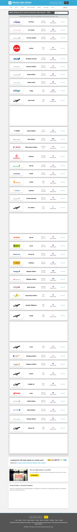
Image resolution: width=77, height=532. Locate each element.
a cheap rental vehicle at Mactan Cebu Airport (31, 463)
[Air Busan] (16, 21)
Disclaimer (52, 520)
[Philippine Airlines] (16, 279)
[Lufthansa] (16, 262)
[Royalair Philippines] (16, 305)
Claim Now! (34, 475)
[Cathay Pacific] (16, 82)
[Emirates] (16, 156)
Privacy (56, 520)
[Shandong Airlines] (16, 355)
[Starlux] (16, 373)
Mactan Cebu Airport (22, 2)
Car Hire (22, 7)
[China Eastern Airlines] (16, 147)
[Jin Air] (16, 245)
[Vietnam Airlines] (16, 418)
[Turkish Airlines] (16, 401)
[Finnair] (16, 173)
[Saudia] (16, 315)
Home (11, 7)
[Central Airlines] (16, 130)
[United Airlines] (16, 409)
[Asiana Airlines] (16, 74)
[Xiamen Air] (16, 428)
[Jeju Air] (16, 237)
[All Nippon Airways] (16, 58)
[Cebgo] (16, 90)
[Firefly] (16, 182)
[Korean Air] (16, 254)
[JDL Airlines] (16, 207)
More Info (63, 21)
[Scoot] (16, 346)
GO (66, 2)
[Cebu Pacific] (16, 100)
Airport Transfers (31, 7)
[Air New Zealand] (16, 37)
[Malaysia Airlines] (16, 271)
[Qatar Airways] (16, 287)
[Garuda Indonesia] (16, 198)
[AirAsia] (16, 48)
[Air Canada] (16, 30)
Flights (16, 7)
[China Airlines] (16, 139)
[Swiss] (16, 393)
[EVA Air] (16, 165)
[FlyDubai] (16, 190)
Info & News (46, 7)
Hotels (52, 7)
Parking (39, 7)
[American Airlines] (16, 66)
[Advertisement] (38, 116)
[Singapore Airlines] (16, 364)
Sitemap (61, 520)
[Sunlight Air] (16, 384)
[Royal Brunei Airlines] (16, 295)
